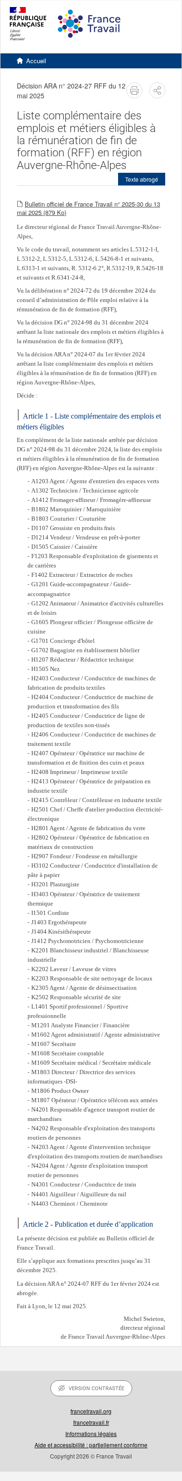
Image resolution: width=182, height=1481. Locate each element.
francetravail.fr (91, 1422)
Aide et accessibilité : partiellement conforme (91, 1445)
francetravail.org (91, 1411)
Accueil (36, 60)
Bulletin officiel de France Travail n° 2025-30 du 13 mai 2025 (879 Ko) (88, 208)
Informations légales (91, 1433)
